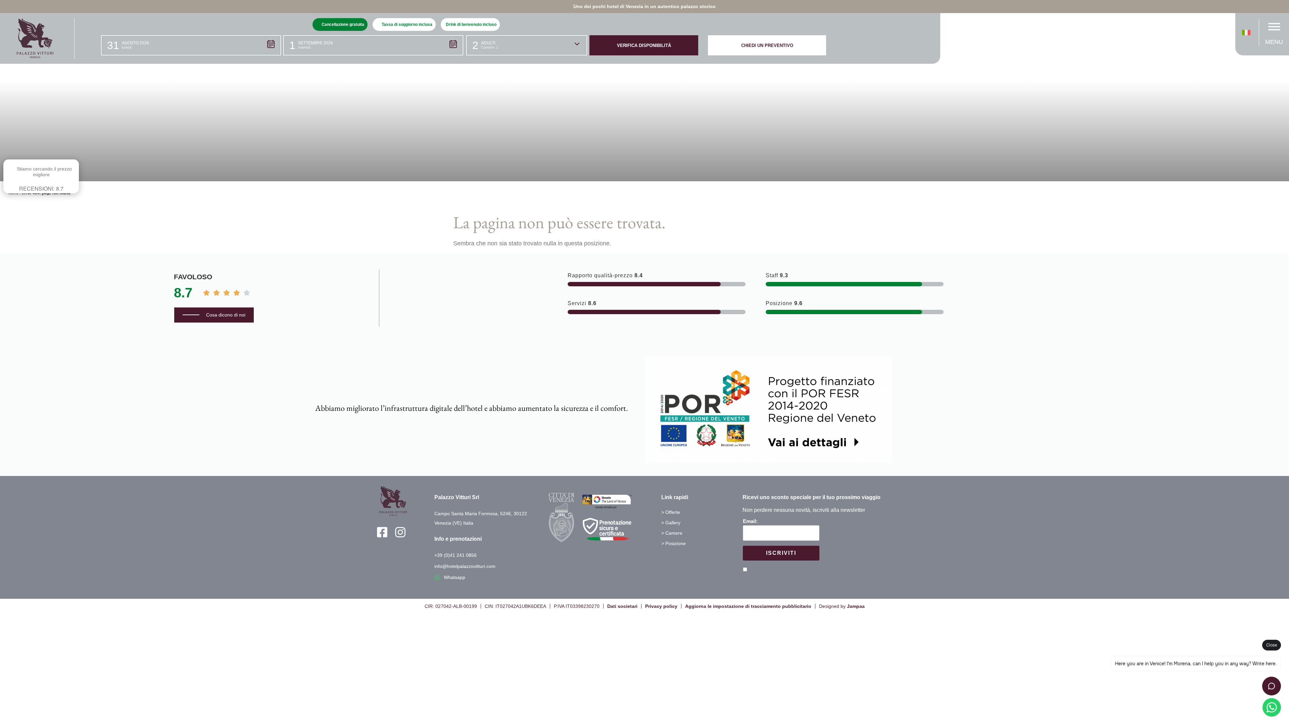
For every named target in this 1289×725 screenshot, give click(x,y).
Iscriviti (781, 553)
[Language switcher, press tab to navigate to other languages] (1248, 33)
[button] (191, 45)
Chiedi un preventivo (767, 45)
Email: (750, 521)
